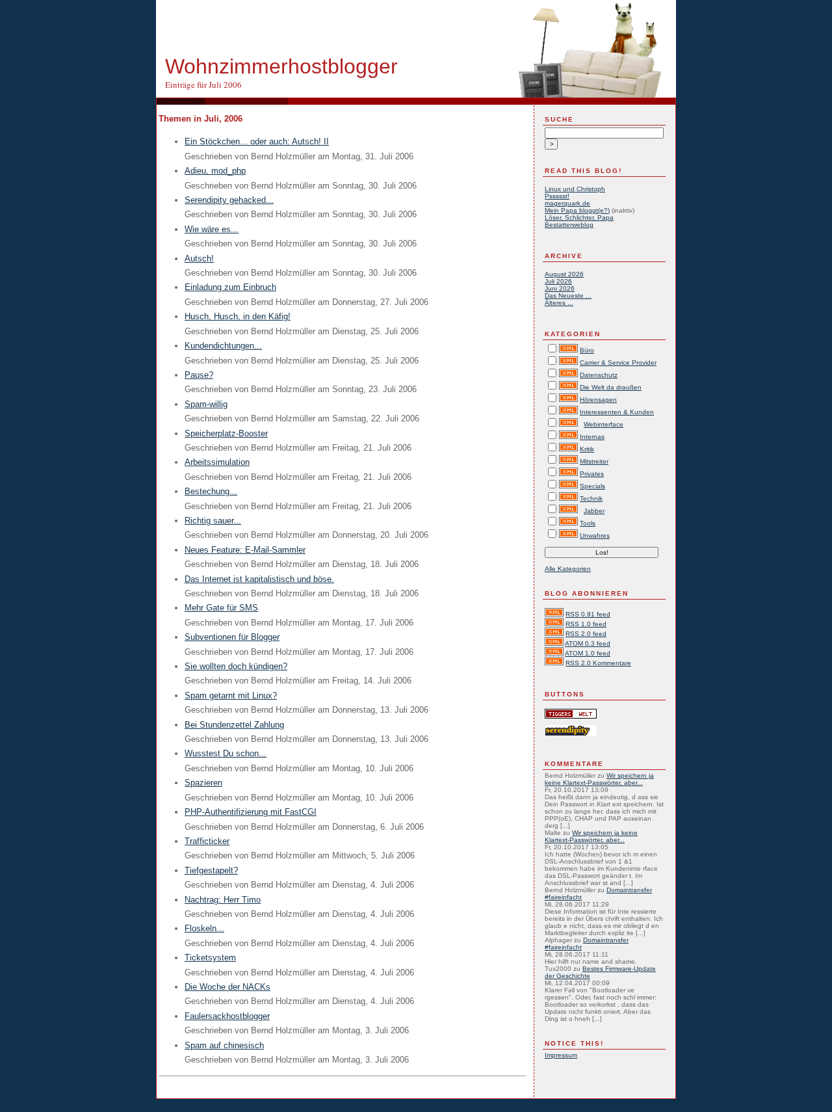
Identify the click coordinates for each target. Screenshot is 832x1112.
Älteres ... (559, 302)
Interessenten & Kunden (617, 412)
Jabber (594, 510)
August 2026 (564, 274)
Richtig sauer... (213, 520)
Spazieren (203, 783)
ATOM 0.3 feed (587, 643)
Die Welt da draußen (611, 387)
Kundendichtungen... (223, 346)
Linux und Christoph (575, 188)
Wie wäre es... (212, 229)
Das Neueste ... (568, 295)
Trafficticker (207, 841)
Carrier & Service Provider (618, 362)
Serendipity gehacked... (229, 200)
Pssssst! (557, 196)
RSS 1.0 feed (586, 624)
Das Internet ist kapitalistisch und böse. (259, 579)
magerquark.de (567, 203)
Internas (592, 436)
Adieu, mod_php (215, 171)
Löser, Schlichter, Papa (579, 217)
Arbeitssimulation (217, 462)
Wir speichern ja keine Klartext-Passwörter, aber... (599, 779)
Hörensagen (598, 399)
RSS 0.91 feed (588, 614)
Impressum (561, 1055)
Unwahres (595, 535)
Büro (587, 350)
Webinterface (603, 424)
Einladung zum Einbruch (230, 287)
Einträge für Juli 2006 (203, 84)
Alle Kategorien (568, 568)
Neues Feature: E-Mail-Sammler (245, 550)
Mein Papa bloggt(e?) (577, 210)
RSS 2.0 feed (586, 633)
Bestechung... (211, 491)
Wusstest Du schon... (225, 753)
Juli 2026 (558, 281)
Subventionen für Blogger (232, 637)
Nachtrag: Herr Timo (223, 900)
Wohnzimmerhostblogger (281, 66)
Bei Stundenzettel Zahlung (234, 725)
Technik (591, 498)
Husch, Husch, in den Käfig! (238, 316)
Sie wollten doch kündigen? (236, 666)
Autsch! (199, 258)
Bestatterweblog (569, 224)
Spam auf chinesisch (224, 1045)
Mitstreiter (594, 461)
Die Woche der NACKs (227, 987)
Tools (587, 523)
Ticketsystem (210, 957)
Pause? (199, 375)
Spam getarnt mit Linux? (231, 695)
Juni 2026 (560, 288)
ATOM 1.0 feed (587, 653)
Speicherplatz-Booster (226, 433)
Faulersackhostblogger (227, 1016)
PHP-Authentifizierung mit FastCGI (251, 812)
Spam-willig (206, 404)
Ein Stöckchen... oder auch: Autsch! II (257, 141)
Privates (592, 473)
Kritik (587, 449)
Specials (592, 486)
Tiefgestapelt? (211, 870)
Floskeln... (204, 928)
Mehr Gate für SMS (221, 608)
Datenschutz (599, 374)
